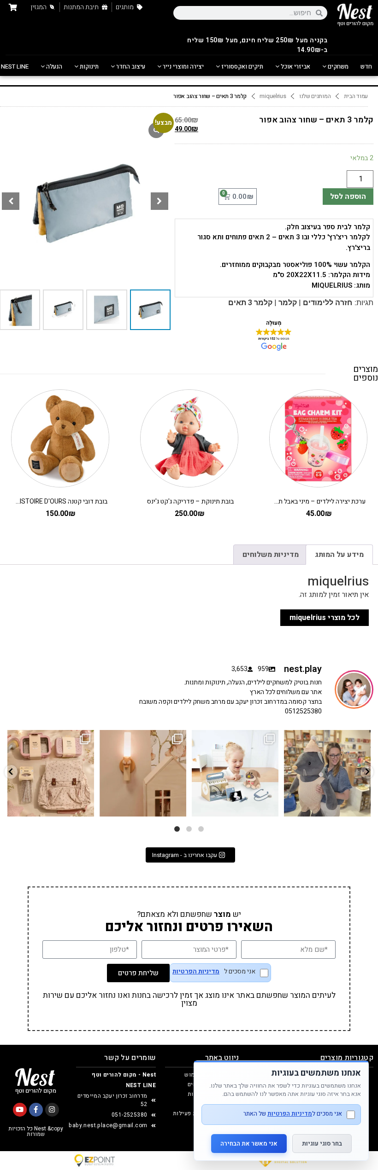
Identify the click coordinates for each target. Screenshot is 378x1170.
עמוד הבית (356, 96)
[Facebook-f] (36, 1110)
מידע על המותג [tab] (339, 554)
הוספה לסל (348, 196)
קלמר (287, 302)
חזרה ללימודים (327, 302)
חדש (366, 66)
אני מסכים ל (213, 972)
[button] (159, 201)
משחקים (337, 66)
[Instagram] (52, 1110)
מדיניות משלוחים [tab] (270, 554)
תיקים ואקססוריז (241, 66)
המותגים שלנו (315, 96)
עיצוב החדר (130, 66)
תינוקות (88, 66)
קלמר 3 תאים (250, 302)
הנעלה (53, 66)
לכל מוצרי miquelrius (324, 617)
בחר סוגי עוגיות (322, 1143)
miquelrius (273, 96)
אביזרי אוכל (294, 66)
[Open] (50, 773)
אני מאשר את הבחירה (249, 1143)
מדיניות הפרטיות (195, 971)
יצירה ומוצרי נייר (182, 66)
